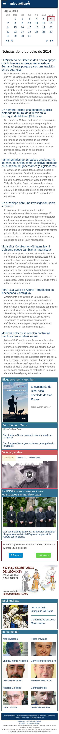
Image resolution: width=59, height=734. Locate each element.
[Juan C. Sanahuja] (15, 698)
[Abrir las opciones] (4, 3)
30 (22, 36)
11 (36, 23)
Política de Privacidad (39, 715)
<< (7, 40)
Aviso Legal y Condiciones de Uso (32, 717)
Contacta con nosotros (23, 715)
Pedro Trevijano (39, 639)
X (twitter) (22, 723)
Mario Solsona (10, 639)
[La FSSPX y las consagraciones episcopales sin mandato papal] (29, 512)
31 (29, 36)
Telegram (16, 555)
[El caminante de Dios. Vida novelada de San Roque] (15, 402)
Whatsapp (44, 555)
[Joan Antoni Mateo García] (43, 671)
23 (22, 31)
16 (22, 27)
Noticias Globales (12, 688)
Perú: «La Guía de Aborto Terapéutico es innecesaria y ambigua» (27, 291)
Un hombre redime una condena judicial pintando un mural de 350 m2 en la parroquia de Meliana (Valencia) (26, 113)
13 (51, 23)
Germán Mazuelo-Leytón (40, 707)
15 (15, 27)
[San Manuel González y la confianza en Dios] (29, 474)
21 (8, 31)
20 (51, 27)
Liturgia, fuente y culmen (15, 661)
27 (51, 31)
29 (15, 36)
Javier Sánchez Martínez (12, 680)
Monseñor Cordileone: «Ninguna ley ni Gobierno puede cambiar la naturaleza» (26, 248)
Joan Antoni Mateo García (41, 680)
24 (29, 31)
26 (43, 31)
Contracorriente (39, 688)
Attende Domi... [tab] (35, 458)
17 (29, 27)
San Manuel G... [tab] (8, 458)
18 (36, 27)
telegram (37, 723)
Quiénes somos (9, 715)
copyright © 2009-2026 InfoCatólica (29, 721)
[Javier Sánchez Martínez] (15, 671)
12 (43, 23)
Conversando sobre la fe (43, 661)
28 (8, 36)
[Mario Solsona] (15, 649)
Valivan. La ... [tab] (22, 458)
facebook (30, 723)
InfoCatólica (18, 3)
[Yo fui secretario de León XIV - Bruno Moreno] (29, 581)
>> (51, 40)
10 (29, 23)
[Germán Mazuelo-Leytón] (43, 698)
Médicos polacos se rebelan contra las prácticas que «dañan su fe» (25, 335)
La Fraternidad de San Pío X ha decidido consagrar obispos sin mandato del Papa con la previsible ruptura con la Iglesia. (29, 534)
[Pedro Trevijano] (43, 649)
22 (15, 31)
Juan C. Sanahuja (10, 707)
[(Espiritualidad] (15, 616)
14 (8, 27)
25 (36, 31)
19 (43, 27)
